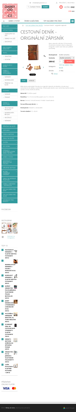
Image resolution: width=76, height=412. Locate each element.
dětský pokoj (8, 30)
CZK (69, 11)
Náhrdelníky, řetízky (9, 113)
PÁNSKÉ (7, 97)
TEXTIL (5, 53)
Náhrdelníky (9, 80)
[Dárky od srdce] (13, 11)
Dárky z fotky (14, 21)
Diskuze (31, 80)
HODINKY (6, 90)
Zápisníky (6, 130)
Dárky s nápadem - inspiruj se (9, 184)
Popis (24, 80)
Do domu (6, 146)
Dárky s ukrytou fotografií (7, 72)
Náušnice (8, 117)
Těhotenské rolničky (9, 109)
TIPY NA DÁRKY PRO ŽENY (53, 21)
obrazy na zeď (10, 38)
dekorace (8, 42)
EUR (73, 11)
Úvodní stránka (3, 21)
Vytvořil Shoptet (70, 408)
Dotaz (56, 74)
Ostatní (7, 59)
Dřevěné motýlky (9, 168)
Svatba (5, 142)
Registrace (71, 3)
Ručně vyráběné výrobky (6, 173)
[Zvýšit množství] (63, 61)
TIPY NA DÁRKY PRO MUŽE (9, 195)
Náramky (8, 77)
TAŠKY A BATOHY (8, 134)
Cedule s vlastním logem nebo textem (9, 151)
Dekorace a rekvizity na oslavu (7, 162)
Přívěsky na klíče (9, 84)
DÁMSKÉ (7, 94)
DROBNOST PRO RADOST (8, 200)
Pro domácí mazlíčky (7, 48)
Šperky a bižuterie (31, 21)
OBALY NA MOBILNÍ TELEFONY (9, 179)
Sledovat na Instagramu (11, 237)
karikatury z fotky (7, 65)
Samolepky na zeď (10, 34)
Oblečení (8, 56)
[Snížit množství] (63, 62)
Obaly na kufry (8, 138)
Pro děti (6, 26)
